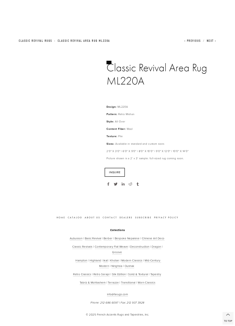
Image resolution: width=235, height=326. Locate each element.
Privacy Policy (166, 217)
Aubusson (76, 238)
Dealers (126, 217)
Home (61, 217)
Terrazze (113, 282)
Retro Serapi (101, 274)
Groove (117, 252)
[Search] (48, 12)
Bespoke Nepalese (127, 238)
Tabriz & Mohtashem (93, 282)
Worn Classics (146, 282)
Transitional (128, 282)
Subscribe (143, 217)
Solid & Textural (138, 274)
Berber (108, 238)
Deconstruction (139, 247)
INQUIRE (114, 172)
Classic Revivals (82, 247)
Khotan (114, 260)
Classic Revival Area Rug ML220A (84, 41)
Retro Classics (82, 274)
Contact (110, 217)
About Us (92, 217)
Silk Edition (119, 274)
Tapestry (155, 274)
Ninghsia (116, 266)
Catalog (75, 217)
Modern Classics (131, 260)
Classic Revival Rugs (35, 41)
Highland (95, 260)
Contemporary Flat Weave (111, 247)
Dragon (156, 247)
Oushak (129, 266)
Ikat (105, 260)
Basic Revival (93, 238)
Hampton (81, 260)
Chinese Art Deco (153, 238)
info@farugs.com (117, 294)
